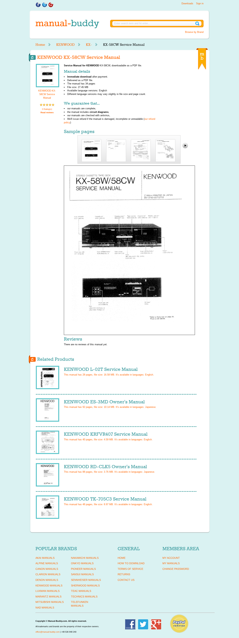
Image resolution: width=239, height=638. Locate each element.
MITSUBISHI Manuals (49, 601)
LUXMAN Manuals (47, 590)
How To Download (131, 563)
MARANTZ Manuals (48, 596)
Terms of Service (130, 568)
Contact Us (126, 579)
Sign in (200, 3)
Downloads (187, 3)
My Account (171, 557)
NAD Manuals (44, 607)
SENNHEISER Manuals (86, 579)
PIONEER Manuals (83, 568)
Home (40, 45)
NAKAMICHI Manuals (85, 557)
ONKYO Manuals (82, 563)
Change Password (175, 568)
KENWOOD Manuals (48, 585)
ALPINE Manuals (46, 563)
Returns (124, 574)
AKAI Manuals (45, 557)
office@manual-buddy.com (47, 632)
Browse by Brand (194, 32)
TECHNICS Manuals (84, 596)
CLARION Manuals (47, 574)
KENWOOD (65, 45)
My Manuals (171, 563)
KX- (89, 45)
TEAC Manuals (81, 590)
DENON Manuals (46, 579)
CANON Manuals (46, 568)
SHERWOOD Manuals (85, 585)
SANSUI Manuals (82, 574)
